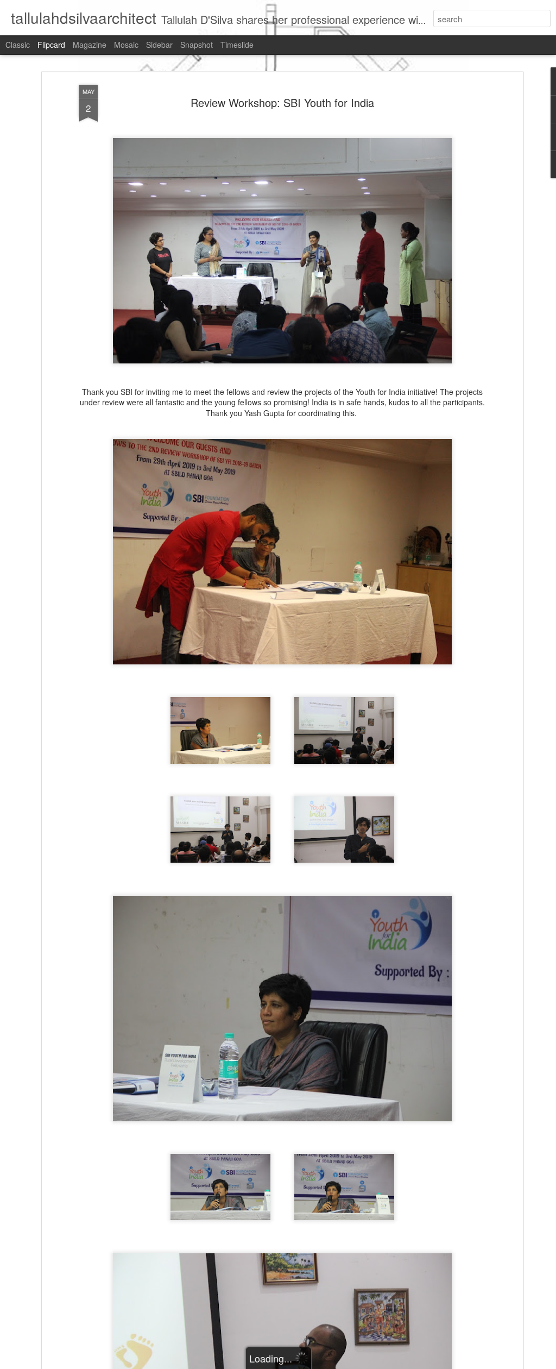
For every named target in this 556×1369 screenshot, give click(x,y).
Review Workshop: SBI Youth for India (282, 102)
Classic (17, 44)
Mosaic (126, 44)
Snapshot (196, 44)
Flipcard (51, 44)
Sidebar (159, 44)
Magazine (89, 44)
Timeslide (237, 44)
